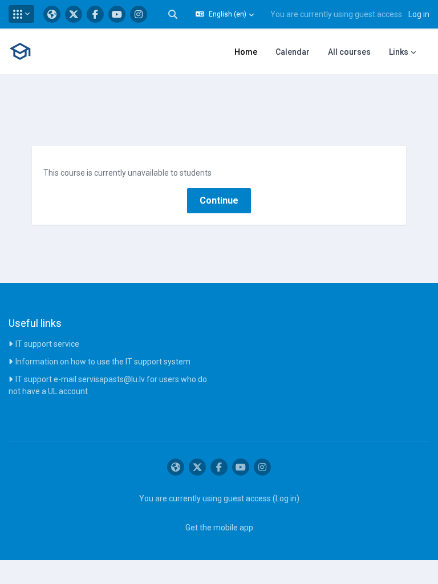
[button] (21, 14)
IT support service (47, 343)
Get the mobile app (219, 527)
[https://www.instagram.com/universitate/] (138, 14)
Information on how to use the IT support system (102, 361)
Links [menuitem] (398, 51)
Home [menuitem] (245, 51)
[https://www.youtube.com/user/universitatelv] (116, 14)
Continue (219, 200)
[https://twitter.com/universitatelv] (73, 14)
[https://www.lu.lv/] (51, 14)
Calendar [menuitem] (292, 51)
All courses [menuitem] (349, 51)
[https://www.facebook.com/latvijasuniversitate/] (95, 14)
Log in (418, 14)
